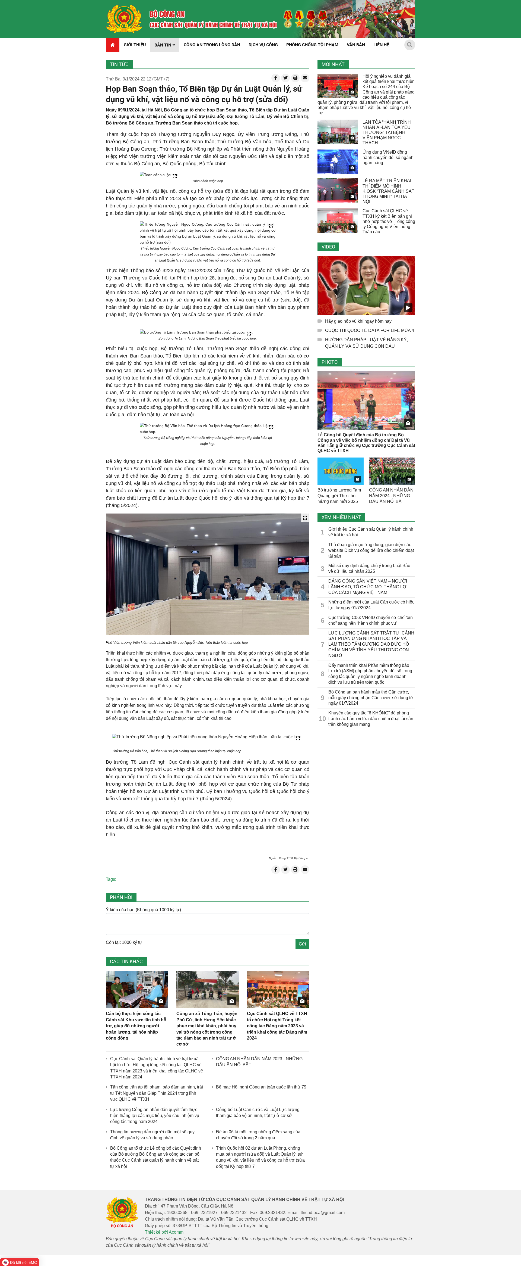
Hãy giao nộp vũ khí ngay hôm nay (358, 321)
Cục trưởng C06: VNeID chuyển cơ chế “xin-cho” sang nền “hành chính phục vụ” (371, 620)
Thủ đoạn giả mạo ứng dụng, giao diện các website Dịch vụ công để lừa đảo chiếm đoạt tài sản (371, 550)
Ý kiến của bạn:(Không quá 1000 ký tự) (143, 909)
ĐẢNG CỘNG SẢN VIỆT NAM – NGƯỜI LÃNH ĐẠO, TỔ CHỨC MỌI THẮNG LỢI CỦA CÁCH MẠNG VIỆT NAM (368, 587)
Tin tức (119, 64)
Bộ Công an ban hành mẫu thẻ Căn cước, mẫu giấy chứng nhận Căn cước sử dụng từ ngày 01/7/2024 (370, 698)
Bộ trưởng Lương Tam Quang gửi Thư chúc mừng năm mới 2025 (339, 496)
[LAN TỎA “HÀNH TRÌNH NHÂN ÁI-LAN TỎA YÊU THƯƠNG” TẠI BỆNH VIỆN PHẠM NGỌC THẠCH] (337, 132)
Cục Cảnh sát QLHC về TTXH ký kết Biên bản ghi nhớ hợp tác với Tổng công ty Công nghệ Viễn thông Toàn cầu (389, 221)
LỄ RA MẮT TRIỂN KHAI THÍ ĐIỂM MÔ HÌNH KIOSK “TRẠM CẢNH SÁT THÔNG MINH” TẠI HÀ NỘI (388, 191)
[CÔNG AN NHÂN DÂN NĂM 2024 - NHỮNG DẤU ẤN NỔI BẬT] (392, 471)
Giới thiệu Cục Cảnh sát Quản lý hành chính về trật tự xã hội (370, 532)
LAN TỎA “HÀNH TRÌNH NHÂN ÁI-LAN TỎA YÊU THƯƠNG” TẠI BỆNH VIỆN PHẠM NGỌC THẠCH (387, 132)
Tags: (111, 879)
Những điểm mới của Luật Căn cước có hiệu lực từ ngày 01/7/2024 (371, 605)
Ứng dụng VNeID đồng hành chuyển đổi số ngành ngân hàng (388, 157)
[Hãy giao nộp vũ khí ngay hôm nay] (366, 285)
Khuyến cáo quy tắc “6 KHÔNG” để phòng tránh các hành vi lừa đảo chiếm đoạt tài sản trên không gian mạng (370, 719)
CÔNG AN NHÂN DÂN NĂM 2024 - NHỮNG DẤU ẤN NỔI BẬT (391, 496)
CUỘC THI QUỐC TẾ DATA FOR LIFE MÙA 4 (369, 330)
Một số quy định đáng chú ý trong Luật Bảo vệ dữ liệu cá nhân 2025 (369, 568)
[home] (124, 19)
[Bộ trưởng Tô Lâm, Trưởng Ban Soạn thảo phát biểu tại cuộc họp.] (196, 332)
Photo (330, 362)
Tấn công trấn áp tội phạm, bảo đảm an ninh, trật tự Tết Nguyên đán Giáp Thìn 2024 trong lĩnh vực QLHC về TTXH (156, 1093)
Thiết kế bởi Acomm (164, 1232)
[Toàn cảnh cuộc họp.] (159, 175)
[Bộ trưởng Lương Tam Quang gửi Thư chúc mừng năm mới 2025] (340, 471)
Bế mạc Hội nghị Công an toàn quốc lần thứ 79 (261, 1087)
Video (328, 247)
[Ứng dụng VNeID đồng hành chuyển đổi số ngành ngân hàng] (337, 162)
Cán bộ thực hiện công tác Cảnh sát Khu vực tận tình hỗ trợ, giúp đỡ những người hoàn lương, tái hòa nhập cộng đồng (136, 1025)
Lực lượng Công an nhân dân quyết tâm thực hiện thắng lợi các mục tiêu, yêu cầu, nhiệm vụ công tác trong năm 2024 (154, 1115)
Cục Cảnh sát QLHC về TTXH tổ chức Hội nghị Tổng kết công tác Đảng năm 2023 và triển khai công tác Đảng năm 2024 (277, 1025)
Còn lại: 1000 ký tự (124, 942)
